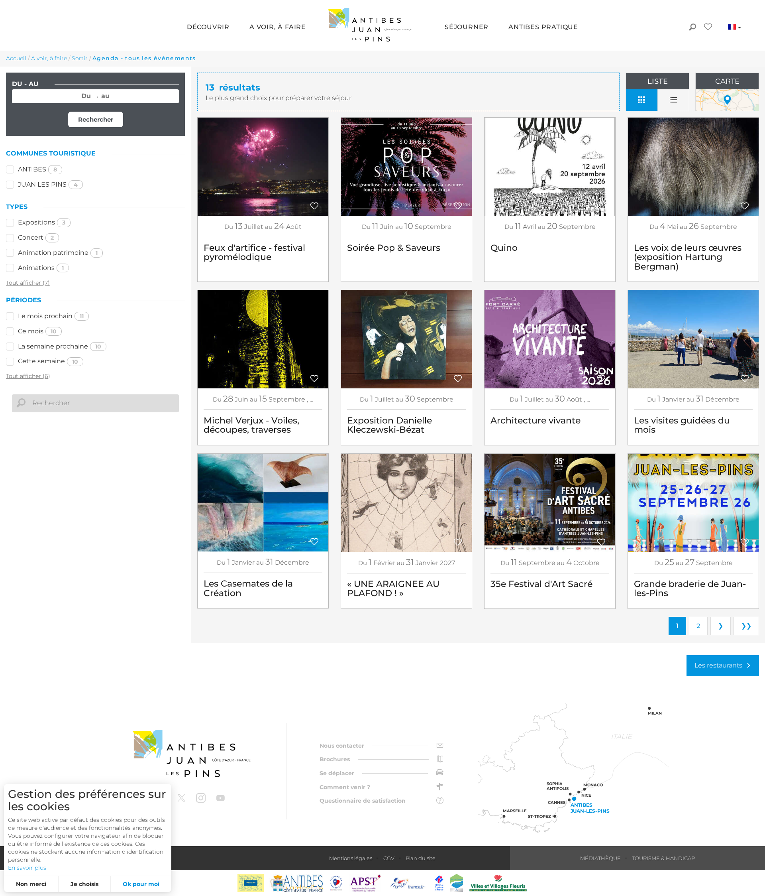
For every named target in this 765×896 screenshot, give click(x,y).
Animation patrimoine (58, 252)
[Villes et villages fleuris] (498, 883)
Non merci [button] (31, 884)
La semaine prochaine (59, 346)
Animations (41, 268)
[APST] (365, 883)
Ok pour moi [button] (141, 884)
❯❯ (746, 626)
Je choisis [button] (84, 884)
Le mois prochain (51, 316)
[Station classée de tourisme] (456, 883)
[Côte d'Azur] (250, 883)
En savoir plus (27, 867)
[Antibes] (296, 883)
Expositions (41, 222)
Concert (36, 237)
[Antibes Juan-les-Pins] (191, 753)
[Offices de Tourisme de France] (439, 883)
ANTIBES (37, 169)
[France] (407, 883)
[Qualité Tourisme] (336, 883)
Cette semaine (48, 361)
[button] (208, 28)
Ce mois (37, 331)
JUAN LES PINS (48, 184)
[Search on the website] (692, 28)
